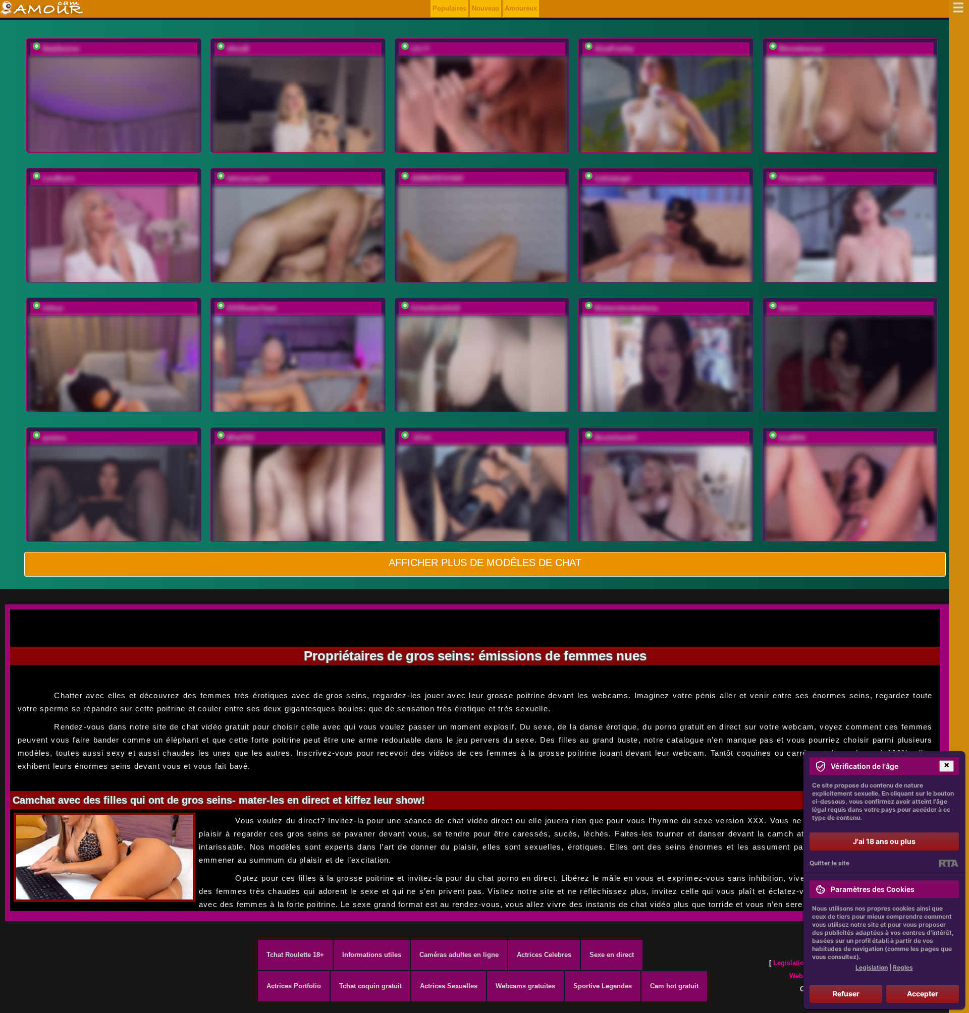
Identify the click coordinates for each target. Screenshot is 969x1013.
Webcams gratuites (525, 986)
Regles (903, 967)
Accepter (922, 993)
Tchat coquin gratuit (370, 986)
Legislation (790, 963)
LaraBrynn (58, 178)
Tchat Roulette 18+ (295, 955)
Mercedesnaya (801, 48)
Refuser (846, 993)
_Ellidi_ (423, 437)
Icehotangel (613, 178)
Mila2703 (240, 437)
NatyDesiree (60, 48)
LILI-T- (420, 48)
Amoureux (521, 8)
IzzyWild (792, 437)
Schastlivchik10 (435, 308)
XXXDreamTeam (252, 308)
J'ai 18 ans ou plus (884, 841)
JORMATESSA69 (437, 178)
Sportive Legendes (602, 986)
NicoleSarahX (616, 437)
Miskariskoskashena (626, 308)
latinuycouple (248, 178)
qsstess (54, 437)
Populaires (449, 8)
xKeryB (238, 48)
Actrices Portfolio (293, 986)
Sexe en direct (611, 955)
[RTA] (948, 863)
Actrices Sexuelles (448, 986)
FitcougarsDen (801, 178)
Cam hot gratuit (674, 986)
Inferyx (53, 308)
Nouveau (485, 8)
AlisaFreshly (614, 48)
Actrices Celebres (544, 955)
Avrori (788, 308)
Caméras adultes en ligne (459, 955)
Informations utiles (371, 955)
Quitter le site (829, 863)
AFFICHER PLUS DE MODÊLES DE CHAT (485, 562)
